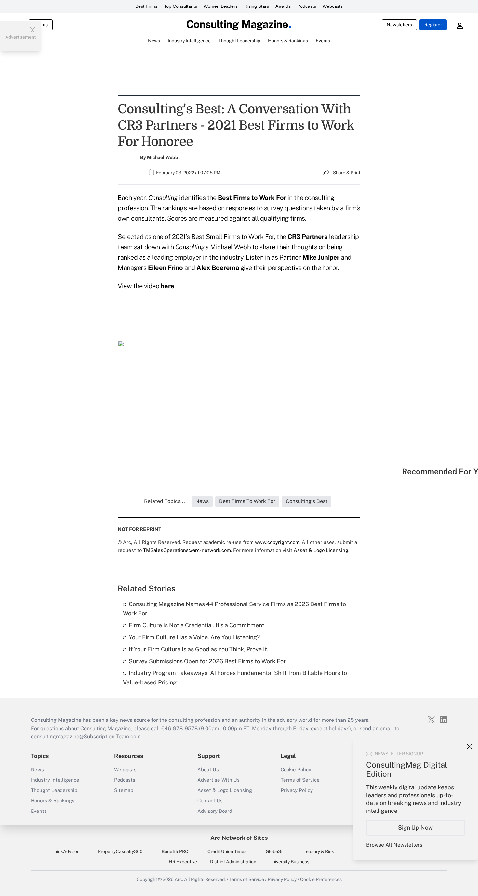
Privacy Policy (297, 790)
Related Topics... (164, 501)
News (37, 769)
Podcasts (306, 6)
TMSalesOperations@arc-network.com (187, 550)
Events (39, 811)
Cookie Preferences (321, 879)
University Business (289, 861)
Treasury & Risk (318, 851)
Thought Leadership (54, 790)
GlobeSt (274, 851)
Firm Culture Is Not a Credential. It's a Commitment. (197, 625)
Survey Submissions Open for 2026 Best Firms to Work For (207, 661)
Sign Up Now (415, 827)
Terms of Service (300, 780)
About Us (208, 769)
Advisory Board (214, 811)
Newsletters (399, 24)
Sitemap (123, 790)
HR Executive (183, 861)
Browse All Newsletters (394, 845)
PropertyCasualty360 (120, 851)
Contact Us (210, 800)
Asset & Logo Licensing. (321, 550)
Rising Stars (256, 6)
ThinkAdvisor (65, 851)
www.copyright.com (277, 542)
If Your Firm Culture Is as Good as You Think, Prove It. (198, 649)
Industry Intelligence (55, 780)
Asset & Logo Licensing (224, 790)
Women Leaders (221, 6)
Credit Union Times (226, 851)
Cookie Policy (296, 769)
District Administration (233, 861)
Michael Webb (162, 157)
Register (433, 24)
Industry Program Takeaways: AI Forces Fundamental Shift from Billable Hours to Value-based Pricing (235, 677)
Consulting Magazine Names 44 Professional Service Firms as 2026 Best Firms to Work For (234, 609)
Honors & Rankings (52, 800)
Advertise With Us (218, 780)
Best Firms (146, 6)
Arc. (179, 879)
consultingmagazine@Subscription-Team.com (86, 737)
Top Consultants (180, 6)
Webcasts (333, 6)
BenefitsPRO (175, 851)
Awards (283, 6)
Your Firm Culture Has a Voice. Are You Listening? (194, 637)
